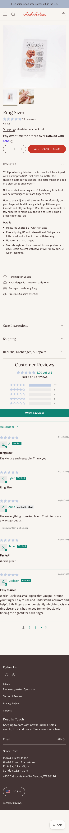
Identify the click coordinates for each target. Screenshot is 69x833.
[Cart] (64, 14)
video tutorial (17, 216)
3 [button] (35, 627)
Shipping (9, 129)
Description (9, 164)
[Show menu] (5, 14)
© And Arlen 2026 (12, 803)
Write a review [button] (34, 413)
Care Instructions (15, 325)
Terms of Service (12, 696)
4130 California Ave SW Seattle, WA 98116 (29, 776)
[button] (12, 119)
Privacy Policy (11, 704)
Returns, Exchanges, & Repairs (24, 352)
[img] (9, 438)
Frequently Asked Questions (19, 689)
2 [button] (29, 627)
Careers (7, 711)
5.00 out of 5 (44, 373)
